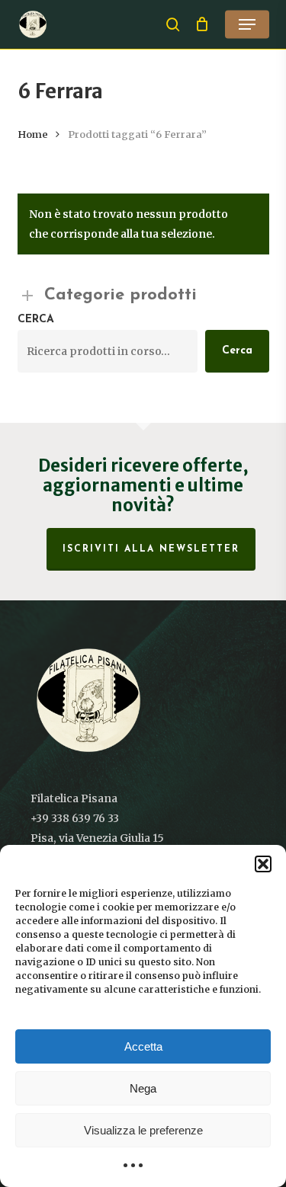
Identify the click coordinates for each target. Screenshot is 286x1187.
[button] (263, 864)
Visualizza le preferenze (143, 1130)
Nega (143, 1088)
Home (33, 134)
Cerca (36, 319)
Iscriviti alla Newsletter (151, 549)
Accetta (143, 1046)
